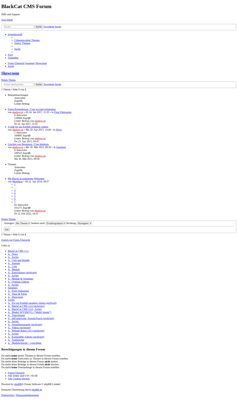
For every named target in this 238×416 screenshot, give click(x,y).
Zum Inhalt (7, 19)
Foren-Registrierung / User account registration (32, 109)
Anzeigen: (9, 223)
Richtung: (71, 223)
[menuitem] (27, 40)
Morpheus (17, 181)
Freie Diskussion (62, 112)
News (59, 129)
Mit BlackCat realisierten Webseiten (26, 178)
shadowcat (17, 112)
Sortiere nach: (38, 223)
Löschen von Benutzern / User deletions (28, 144)
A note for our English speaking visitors (28, 126)
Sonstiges (61, 147)
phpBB (18, 384)
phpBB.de (37, 389)
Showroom (10, 73)
